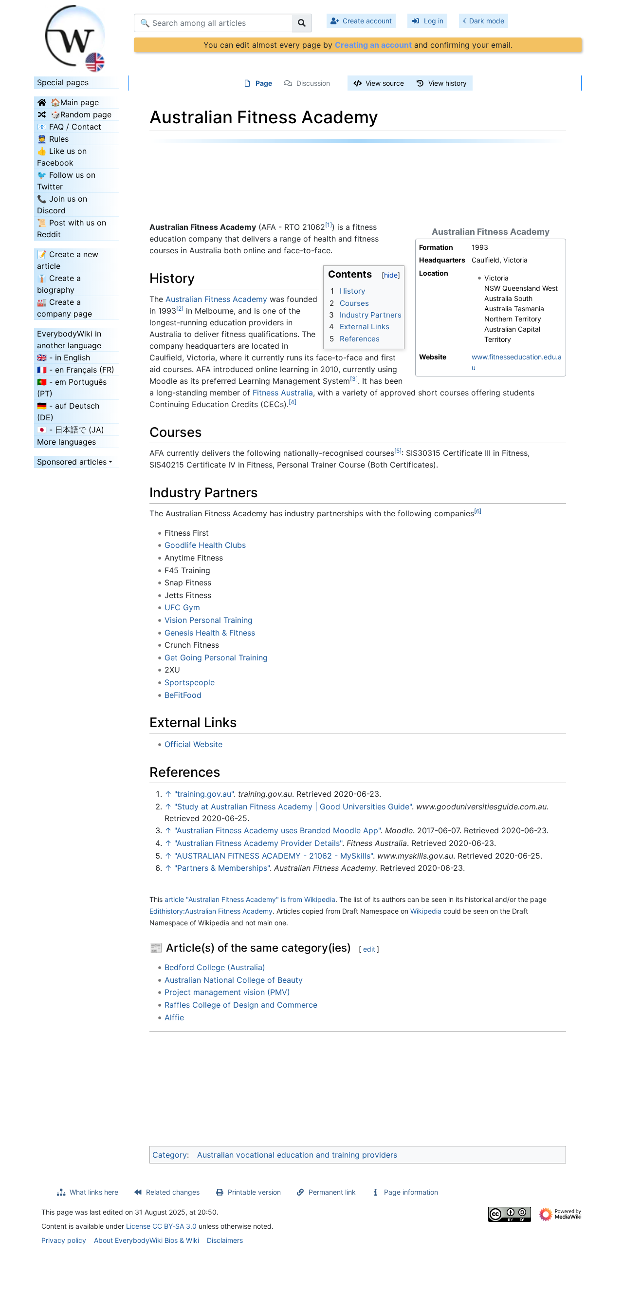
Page (264, 83)
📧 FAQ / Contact (69, 126)
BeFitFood (183, 695)
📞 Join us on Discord (62, 204)
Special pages (63, 82)
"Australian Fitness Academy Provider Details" (258, 843)
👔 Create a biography (59, 284)
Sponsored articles (72, 462)
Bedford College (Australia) (215, 967)
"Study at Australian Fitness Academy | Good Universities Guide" (293, 806)
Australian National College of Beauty (234, 980)
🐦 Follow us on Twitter (66, 180)
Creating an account (373, 45)
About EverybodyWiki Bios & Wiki (146, 1240)
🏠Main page (75, 102)
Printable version (254, 1192)
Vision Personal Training (209, 620)
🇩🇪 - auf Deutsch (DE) (68, 411)
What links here (94, 1192)
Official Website (193, 744)
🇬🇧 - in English (63, 357)
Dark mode (486, 21)
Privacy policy (63, 1240)
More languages (66, 442)
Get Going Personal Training (216, 657)
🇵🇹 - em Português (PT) (72, 387)
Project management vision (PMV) (227, 992)
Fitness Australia (283, 392)
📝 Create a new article (67, 260)
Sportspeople (190, 682)
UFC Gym (182, 607)
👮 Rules (53, 139)
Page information (411, 1192)
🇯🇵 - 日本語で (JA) (70, 429)
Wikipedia (425, 911)
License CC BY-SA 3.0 (161, 1226)
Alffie (174, 1017)
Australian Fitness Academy (216, 299)
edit (369, 949)
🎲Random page (81, 114)
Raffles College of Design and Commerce (241, 1005)
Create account (367, 21)
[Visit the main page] (76, 35)
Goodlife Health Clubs (205, 545)
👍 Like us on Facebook (62, 157)
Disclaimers (225, 1240)
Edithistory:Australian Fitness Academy (211, 911)
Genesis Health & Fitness (210, 633)
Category (169, 1155)
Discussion (313, 83)
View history (447, 83)
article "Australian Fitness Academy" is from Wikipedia (250, 899)
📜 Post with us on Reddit (71, 228)
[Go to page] (302, 23)
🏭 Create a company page (64, 308)
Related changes (173, 1192)
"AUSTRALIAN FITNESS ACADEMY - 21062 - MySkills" (273, 856)
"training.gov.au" (204, 794)
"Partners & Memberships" (222, 868)
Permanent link (332, 1192)
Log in (433, 21)
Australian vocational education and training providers (297, 1155)
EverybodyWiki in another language (69, 339)
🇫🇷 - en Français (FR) (75, 370)
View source (385, 83)
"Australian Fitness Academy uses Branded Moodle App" (277, 830)
